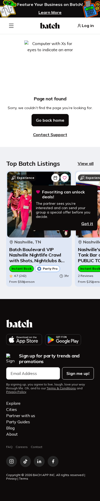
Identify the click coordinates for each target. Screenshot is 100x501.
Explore (13, 403)
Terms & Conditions (61, 388)
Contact (36, 447)
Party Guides (18, 421)
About (12, 434)
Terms (23, 478)
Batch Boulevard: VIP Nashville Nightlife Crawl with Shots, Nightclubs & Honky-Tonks (35, 255)
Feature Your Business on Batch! (50, 4)
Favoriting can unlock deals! (63, 194)
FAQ (9, 447)
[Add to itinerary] (55, 178)
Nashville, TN (27, 242)
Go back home (50, 120)
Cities (11, 409)
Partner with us (20, 415)
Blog (10, 427)
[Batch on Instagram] (11, 461)
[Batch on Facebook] (53, 461)
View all (86, 163)
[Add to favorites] (65, 178)
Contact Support (50, 134)
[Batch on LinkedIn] (39, 461)
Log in (88, 25)
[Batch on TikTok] (25, 461)
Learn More (50, 12)
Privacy (11, 478)
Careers (22, 447)
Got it (87, 223)
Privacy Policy (16, 392)
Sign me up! (77, 373)
